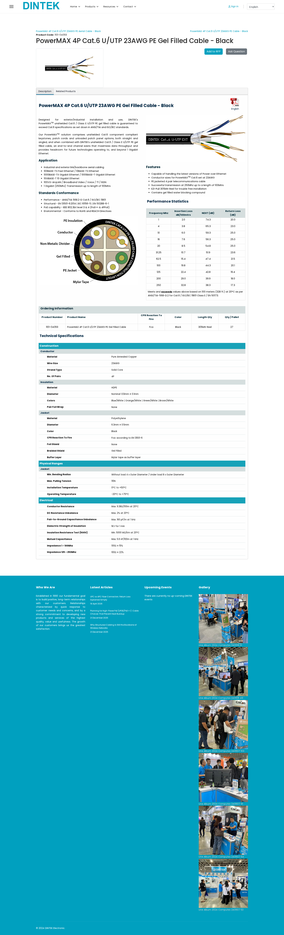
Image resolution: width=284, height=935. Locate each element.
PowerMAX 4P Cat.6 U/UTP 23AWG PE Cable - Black (219, 31)
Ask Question (236, 51)
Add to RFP (214, 51)
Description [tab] (44, 91)
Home (73, 6)
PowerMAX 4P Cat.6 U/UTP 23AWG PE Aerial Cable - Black (68, 31)
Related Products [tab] (66, 91)
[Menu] (11, 6)
